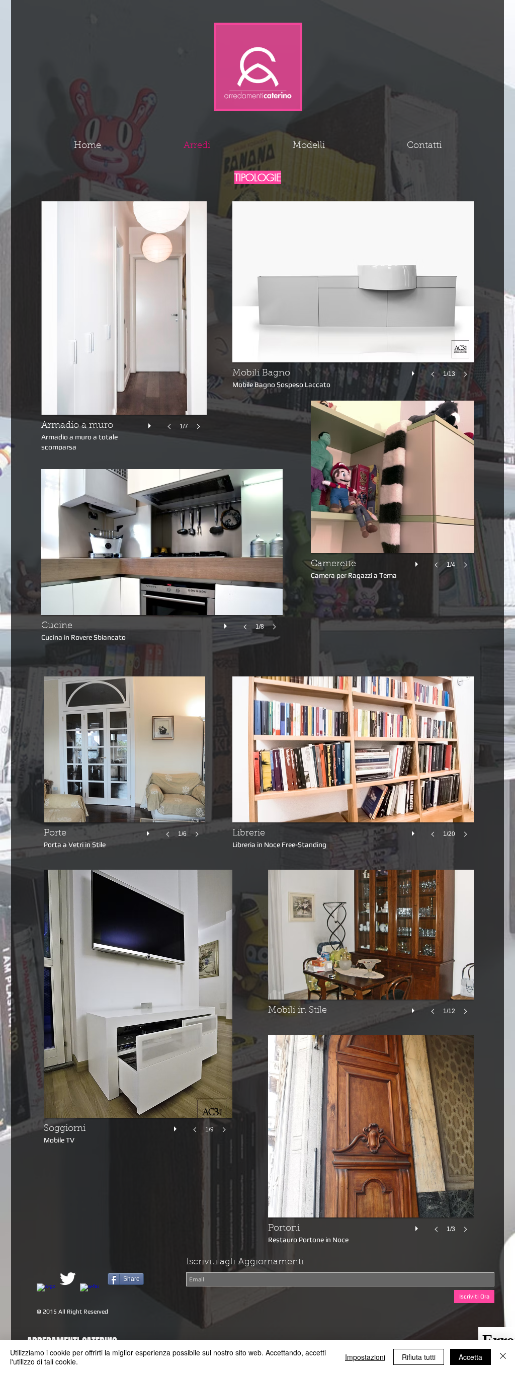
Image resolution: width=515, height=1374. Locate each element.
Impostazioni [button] (365, 1357)
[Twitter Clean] (67, 1278)
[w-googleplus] (46, 1292)
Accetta (470, 1357)
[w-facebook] (89, 1292)
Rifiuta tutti (419, 1357)
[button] (162, 559)
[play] (227, 623)
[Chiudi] (503, 1357)
